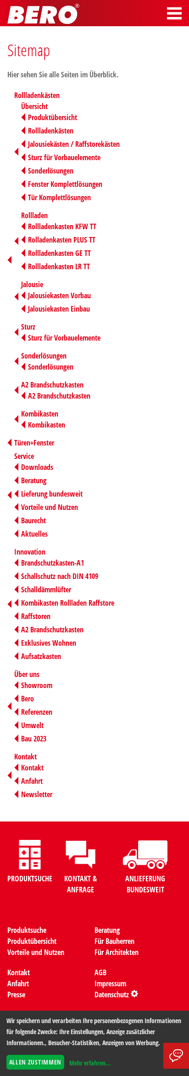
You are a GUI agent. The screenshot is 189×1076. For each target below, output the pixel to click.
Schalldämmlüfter (46, 589)
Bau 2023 (33, 739)
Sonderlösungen (50, 171)
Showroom (36, 685)
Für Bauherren (114, 941)
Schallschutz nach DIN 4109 (59, 576)
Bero (27, 699)
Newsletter (36, 794)
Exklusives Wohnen (48, 643)
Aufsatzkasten (41, 656)
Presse (16, 994)
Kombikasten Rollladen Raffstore (67, 603)
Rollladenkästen (37, 95)
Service (24, 456)
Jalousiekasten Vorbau (59, 295)
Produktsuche (26, 930)
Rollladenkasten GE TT (59, 253)
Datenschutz (111, 994)
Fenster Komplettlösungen (65, 184)
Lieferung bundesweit (52, 494)
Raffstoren (35, 616)
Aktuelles (34, 534)
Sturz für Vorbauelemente (64, 157)
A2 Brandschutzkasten (52, 385)
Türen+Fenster (34, 443)
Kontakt (25, 757)
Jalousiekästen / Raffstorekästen (74, 144)
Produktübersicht (52, 117)
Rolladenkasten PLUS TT (61, 240)
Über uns (26, 674)
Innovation (29, 552)
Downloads (37, 467)
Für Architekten (116, 952)
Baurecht (33, 520)
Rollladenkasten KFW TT (62, 226)
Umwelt (32, 725)
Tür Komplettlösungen (59, 197)
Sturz (28, 327)
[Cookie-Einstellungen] (134, 994)
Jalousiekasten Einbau (59, 309)
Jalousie (32, 284)
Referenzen (36, 712)
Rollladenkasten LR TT (59, 266)
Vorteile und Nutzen (49, 507)
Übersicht (34, 106)
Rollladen (34, 215)
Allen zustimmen (35, 1062)
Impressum (110, 983)
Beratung (33, 480)
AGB (100, 972)
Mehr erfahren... (90, 1063)
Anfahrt (32, 781)
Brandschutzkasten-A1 (52, 563)
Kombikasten (39, 414)
